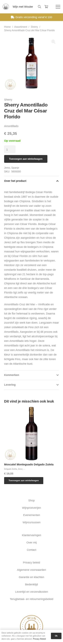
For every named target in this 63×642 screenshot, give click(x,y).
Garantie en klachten (31, 577)
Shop (31, 500)
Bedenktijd (31, 584)
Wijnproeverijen (31, 507)
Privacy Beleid (39, 639)
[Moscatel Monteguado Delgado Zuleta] (31, 433)
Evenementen (31, 515)
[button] (39, 6)
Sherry (34, 26)
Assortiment (20, 26)
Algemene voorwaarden (31, 569)
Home (7, 26)
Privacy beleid (31, 562)
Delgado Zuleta (10, 469)
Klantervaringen (31, 535)
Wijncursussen (32, 522)
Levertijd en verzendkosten (31, 591)
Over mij (31, 542)
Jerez (7, 167)
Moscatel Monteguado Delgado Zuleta (29, 464)
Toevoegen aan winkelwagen (26, 159)
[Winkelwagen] (46, 6)
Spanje (15, 167)
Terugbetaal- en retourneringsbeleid (31, 599)
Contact (31, 549)
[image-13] (6, 7)
